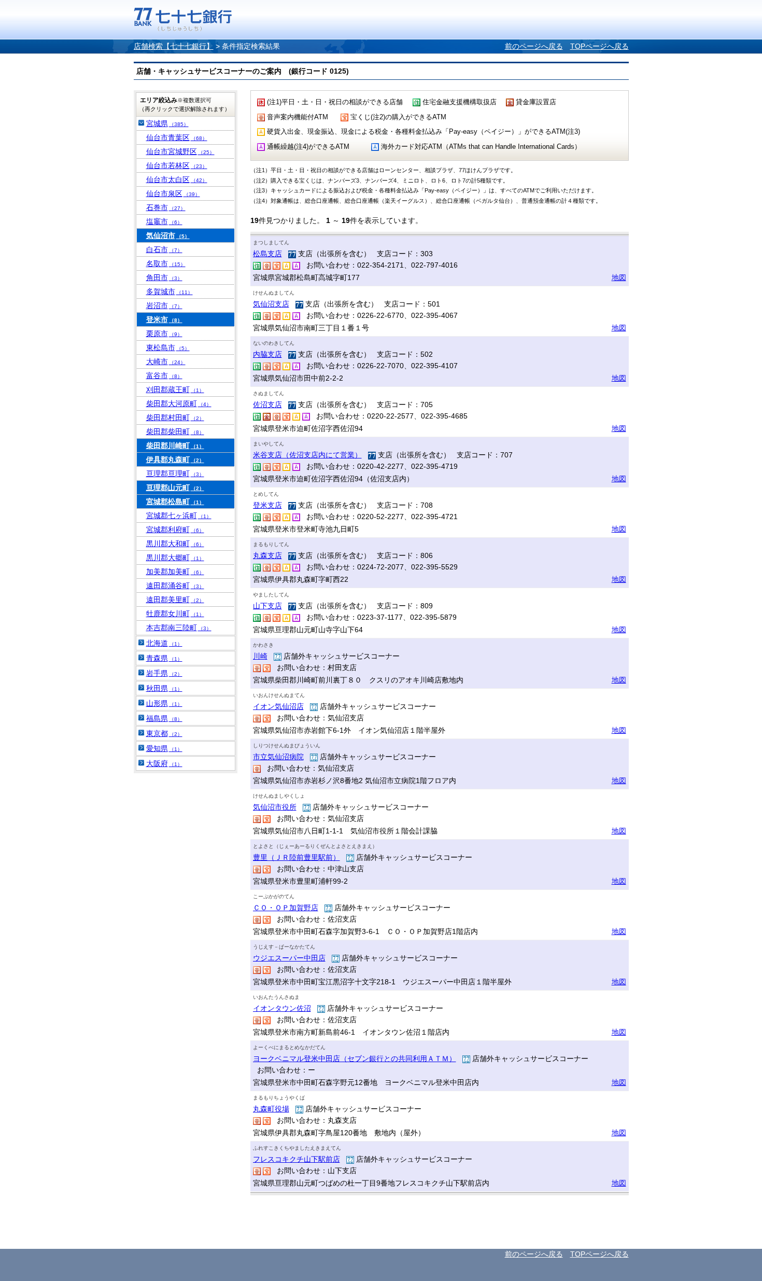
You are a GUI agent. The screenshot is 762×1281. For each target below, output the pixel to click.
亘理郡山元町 (175, 487)
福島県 (164, 718)
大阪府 (164, 763)
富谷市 (164, 375)
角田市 (164, 277)
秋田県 (164, 688)
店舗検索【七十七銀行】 (174, 46)
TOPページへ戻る (599, 46)
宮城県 (167, 123)
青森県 (164, 658)
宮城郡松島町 (175, 501)
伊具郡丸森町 (175, 459)
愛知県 (164, 748)
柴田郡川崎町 (175, 445)
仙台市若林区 (176, 165)
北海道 (164, 643)
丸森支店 (267, 555)
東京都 (164, 733)
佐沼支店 (267, 404)
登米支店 (267, 505)
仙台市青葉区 (176, 137)
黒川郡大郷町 (175, 557)
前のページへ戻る (534, 46)
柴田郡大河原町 (178, 403)
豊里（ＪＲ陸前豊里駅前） (296, 857)
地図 (619, 277)
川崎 (260, 656)
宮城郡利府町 (175, 529)
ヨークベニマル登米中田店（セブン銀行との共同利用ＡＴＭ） (354, 1058)
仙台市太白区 (176, 179)
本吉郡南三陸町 (178, 627)
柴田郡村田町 (175, 417)
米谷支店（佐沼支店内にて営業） (307, 455)
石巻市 (166, 207)
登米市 (164, 319)
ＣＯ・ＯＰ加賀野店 (285, 907)
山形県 (164, 703)
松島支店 (267, 253)
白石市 (164, 249)
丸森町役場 (271, 1109)
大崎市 (166, 361)
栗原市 (164, 333)
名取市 (166, 263)
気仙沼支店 (271, 304)
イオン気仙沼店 (278, 706)
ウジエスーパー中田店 (289, 958)
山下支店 (267, 606)
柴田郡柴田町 (175, 431)
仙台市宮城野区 (180, 151)
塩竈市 (164, 221)
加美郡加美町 (175, 571)
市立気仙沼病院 (278, 757)
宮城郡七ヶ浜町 (178, 515)
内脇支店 (267, 354)
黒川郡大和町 (175, 543)
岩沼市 (164, 305)
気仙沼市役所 (275, 807)
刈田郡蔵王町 (175, 389)
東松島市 (168, 347)
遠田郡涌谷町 (175, 585)
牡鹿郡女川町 (175, 613)
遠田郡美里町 (175, 599)
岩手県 (164, 673)
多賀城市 (169, 291)
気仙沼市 (168, 235)
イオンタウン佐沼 (282, 1008)
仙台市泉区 (173, 193)
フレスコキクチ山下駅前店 (296, 1159)
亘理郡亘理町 (175, 473)
